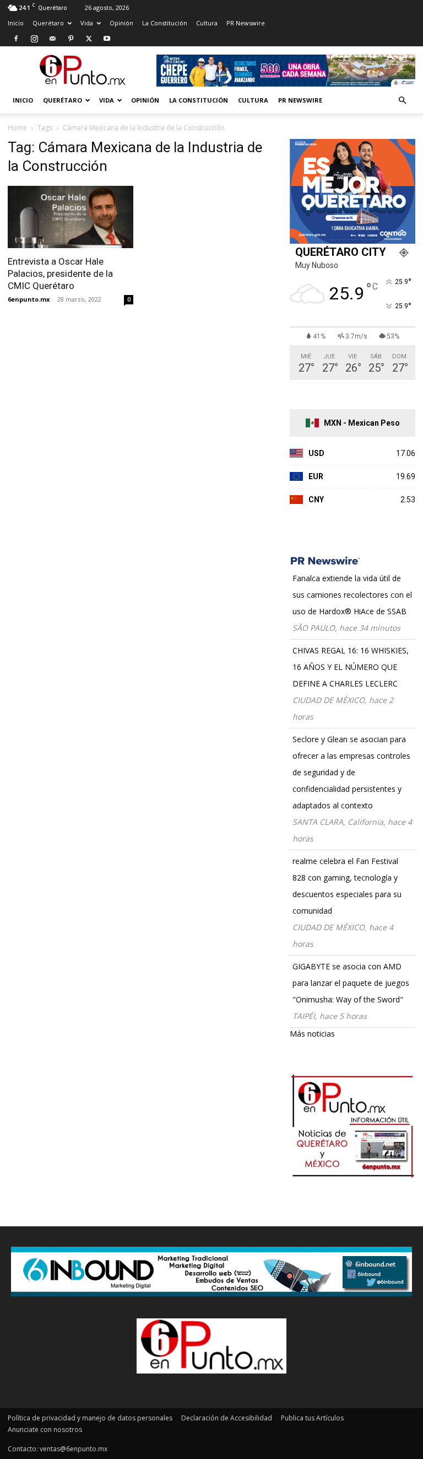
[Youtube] (107, 38)
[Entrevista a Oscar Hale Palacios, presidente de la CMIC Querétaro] (70, 217)
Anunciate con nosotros (45, 1429)
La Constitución (164, 23)
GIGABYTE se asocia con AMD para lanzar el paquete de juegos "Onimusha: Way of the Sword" (350, 983)
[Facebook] (16, 38)
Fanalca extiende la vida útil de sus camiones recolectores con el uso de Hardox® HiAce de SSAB (352, 594)
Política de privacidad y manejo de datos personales (90, 1418)
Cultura (207, 23)
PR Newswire (245, 23)
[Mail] (52, 38)
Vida (86, 23)
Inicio (16, 23)
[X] (88, 38)
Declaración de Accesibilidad (226, 1418)
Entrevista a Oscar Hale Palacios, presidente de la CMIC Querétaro (60, 273)
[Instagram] (34, 38)
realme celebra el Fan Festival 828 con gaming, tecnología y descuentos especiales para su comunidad (347, 886)
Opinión (121, 23)
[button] (402, 100)
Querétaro (48, 23)
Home (17, 127)
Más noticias (312, 1033)
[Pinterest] (70, 38)
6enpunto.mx (29, 299)
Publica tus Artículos (312, 1418)
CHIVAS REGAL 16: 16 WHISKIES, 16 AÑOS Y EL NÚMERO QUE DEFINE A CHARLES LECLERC (350, 667)
